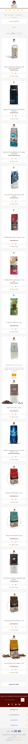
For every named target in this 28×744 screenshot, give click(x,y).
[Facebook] (12, 704)
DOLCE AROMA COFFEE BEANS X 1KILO (14, 663)
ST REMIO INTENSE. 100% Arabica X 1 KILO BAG (14, 280)
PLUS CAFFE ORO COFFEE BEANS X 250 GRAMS (14, 195)
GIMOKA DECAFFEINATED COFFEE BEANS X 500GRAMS (14, 110)
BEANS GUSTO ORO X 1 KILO (14, 407)
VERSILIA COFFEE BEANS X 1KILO (14, 535)
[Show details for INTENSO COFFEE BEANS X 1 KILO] (14, 476)
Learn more (14, 377)
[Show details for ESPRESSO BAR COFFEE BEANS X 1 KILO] (14, 604)
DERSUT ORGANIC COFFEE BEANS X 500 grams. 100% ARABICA (14, 67)
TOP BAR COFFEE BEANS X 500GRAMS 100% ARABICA (14, 578)
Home (5, 15)
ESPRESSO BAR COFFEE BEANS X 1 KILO (14, 620)
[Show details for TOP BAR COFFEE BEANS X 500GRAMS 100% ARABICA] (14, 561)
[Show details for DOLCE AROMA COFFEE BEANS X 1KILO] (14, 647)
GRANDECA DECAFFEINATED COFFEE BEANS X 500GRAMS (14, 152)
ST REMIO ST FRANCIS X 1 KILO (14, 322)
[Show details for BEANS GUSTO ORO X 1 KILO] (14, 391)
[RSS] (19, 704)
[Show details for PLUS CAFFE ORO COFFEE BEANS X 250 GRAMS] (14, 178)
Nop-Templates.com (17, 740)
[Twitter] (8, 704)
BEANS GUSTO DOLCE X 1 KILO (14, 365)
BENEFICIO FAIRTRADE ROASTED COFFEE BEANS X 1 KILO (14, 451)
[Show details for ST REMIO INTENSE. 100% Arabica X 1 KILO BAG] (14, 263)
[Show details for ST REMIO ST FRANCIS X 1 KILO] (14, 306)
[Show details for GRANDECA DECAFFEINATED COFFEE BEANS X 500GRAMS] (14, 135)
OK (14, 375)
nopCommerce (17, 737)
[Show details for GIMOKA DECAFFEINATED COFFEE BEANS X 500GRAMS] (14, 93)
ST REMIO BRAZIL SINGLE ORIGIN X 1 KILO (14, 237)
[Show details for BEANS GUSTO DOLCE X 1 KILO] (14, 348)
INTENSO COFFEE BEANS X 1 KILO (14, 493)
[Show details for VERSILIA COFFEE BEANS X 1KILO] (14, 519)
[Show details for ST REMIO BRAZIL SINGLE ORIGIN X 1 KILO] (14, 221)
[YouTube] (16, 704)
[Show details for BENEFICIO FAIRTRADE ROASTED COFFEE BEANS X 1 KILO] (14, 434)
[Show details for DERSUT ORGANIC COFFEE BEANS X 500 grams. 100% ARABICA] (14, 50)
